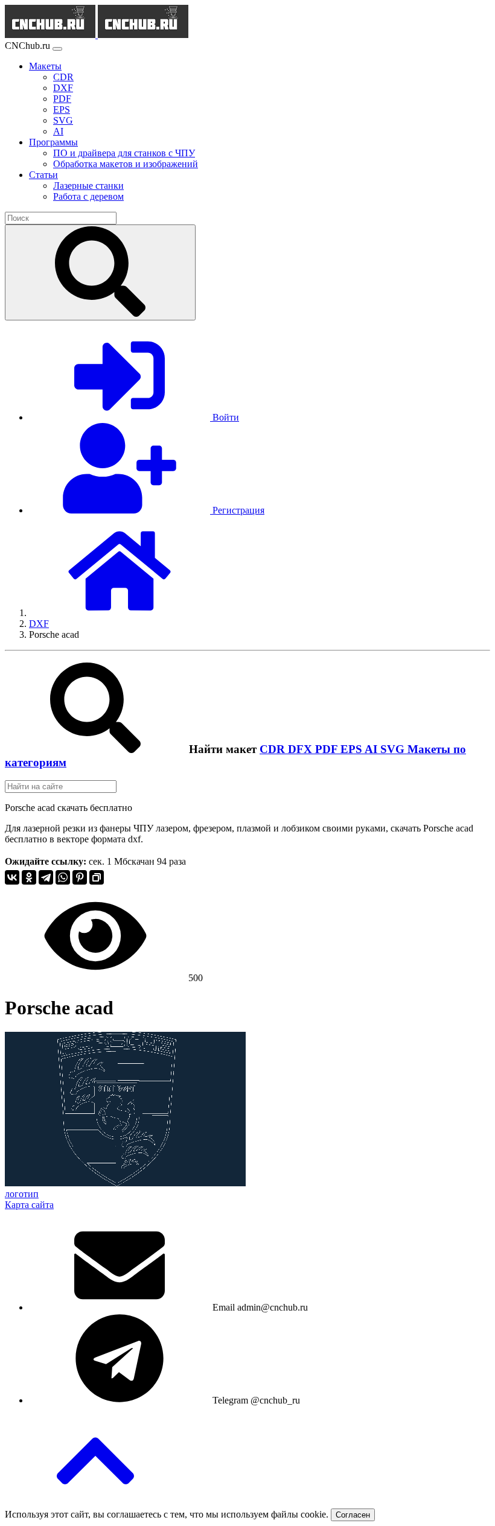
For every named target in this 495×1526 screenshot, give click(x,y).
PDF (327, 749)
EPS (352, 749)
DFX (301, 749)
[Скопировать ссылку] (96, 877)
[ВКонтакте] (12, 877)
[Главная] (119, 613)
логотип (22, 1194)
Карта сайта (29, 1205)
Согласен (353, 1514)
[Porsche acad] (125, 1183)
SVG (393, 749)
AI (372, 749)
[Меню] (57, 49)
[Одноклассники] (29, 877)
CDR (274, 749)
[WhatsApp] (63, 877)
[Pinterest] (79, 877)
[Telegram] (46, 877)
